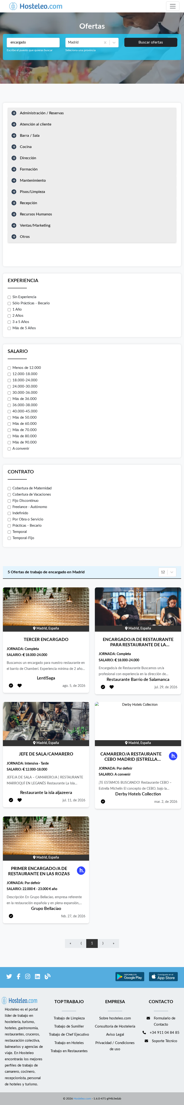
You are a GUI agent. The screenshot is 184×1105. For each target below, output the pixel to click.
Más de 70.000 (24, 430)
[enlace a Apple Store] (163, 980)
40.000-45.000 (24, 411)
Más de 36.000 (24, 399)
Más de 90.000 (24, 442)
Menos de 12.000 (26, 368)
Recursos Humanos (36, 214)
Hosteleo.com (82, 1098)
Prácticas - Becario (27, 525)
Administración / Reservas (42, 113)
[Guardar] (19, 686)
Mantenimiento (33, 180)
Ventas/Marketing (35, 225)
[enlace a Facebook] (18, 977)
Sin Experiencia (24, 297)
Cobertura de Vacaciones (31, 494)
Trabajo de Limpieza (69, 1018)
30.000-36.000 (24, 392)
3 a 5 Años (20, 322)
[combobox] (68, 42)
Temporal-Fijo (23, 538)
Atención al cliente (35, 124)
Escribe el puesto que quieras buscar (29, 50)
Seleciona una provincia (80, 50)
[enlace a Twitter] (9, 977)
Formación (29, 169)
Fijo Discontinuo (25, 501)
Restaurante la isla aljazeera (46, 793)
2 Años (17, 315)
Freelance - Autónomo (29, 507)
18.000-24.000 (24, 380)
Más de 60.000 (24, 424)
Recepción (28, 203)
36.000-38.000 (24, 405)
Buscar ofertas (150, 42)
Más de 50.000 (24, 417)
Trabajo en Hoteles (69, 1043)
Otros (25, 237)
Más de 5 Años (24, 328)
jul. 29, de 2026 (166, 687)
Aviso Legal (115, 1034)
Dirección (28, 158)
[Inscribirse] (11, 686)
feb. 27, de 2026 (73, 916)
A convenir (20, 448)
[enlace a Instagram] (28, 977)
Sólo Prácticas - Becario (31, 303)
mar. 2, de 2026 (165, 802)
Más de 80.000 (24, 436)
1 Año (17, 309)
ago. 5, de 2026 (74, 686)
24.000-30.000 (24, 386)
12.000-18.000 (24, 374)
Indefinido (20, 513)
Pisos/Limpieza (32, 192)
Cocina (26, 147)
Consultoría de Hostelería (115, 1026)
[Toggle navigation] (172, 6)
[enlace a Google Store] (129, 980)
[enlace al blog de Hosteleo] (47, 977)
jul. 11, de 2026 (74, 800)
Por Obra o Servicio (27, 519)
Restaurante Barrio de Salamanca (138, 680)
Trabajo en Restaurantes (69, 1051)
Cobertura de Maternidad (32, 488)
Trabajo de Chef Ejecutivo (69, 1034)
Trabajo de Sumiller (69, 1026)
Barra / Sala (30, 135)
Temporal (19, 532)
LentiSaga (46, 678)
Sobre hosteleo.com (115, 1018)
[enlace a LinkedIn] (37, 977)
